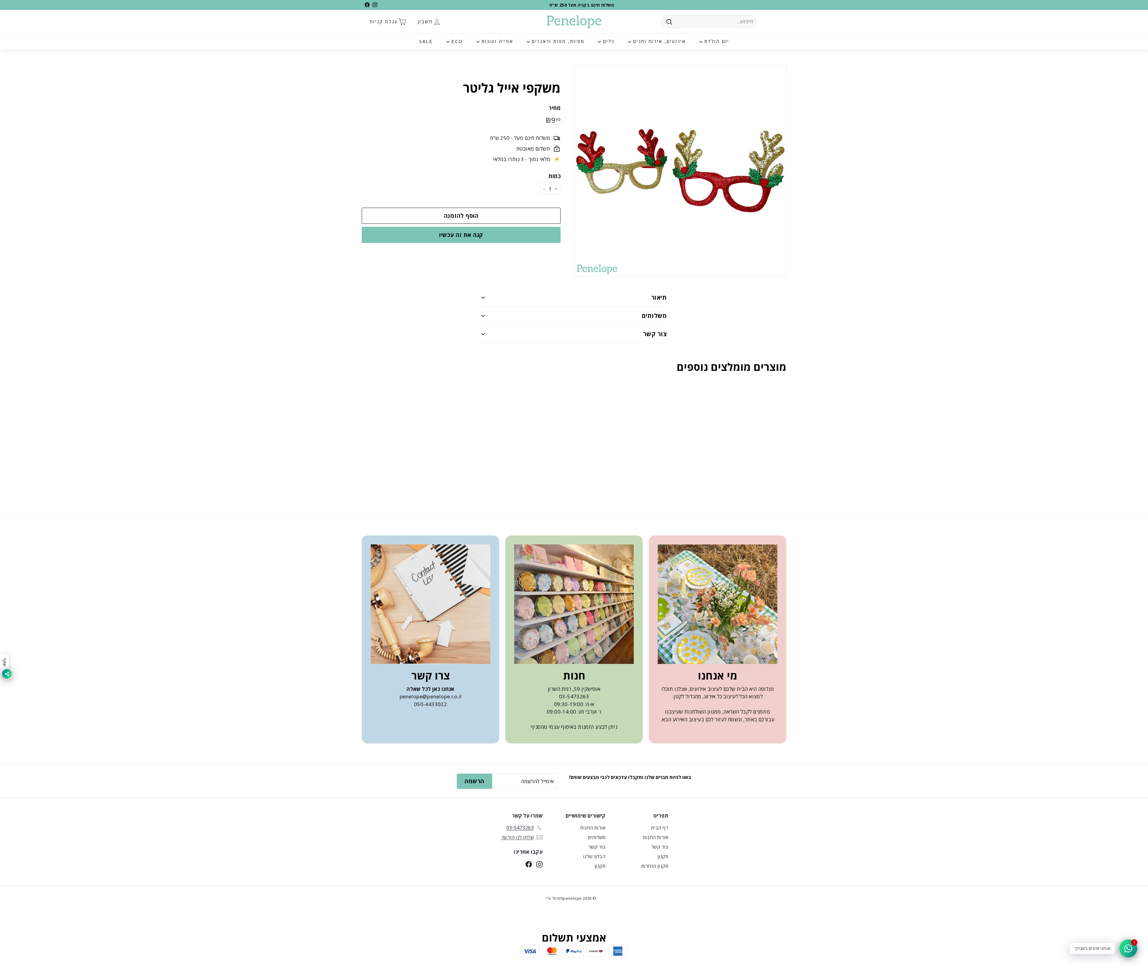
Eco (456, 41)
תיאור (659, 297)
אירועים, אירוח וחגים (658, 41)
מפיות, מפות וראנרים (557, 41)
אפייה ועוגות (496, 41)
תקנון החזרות (654, 866)
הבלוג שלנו (594, 856)
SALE (426, 41)
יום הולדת (715, 41)
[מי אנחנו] (717, 604)
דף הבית (659, 827)
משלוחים (654, 316)
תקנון (662, 856)
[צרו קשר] (430, 604)
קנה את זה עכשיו (461, 235)
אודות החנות (655, 837)
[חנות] (574, 604)
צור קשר (655, 334)
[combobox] (708, 21)
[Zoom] (680, 170)
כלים (608, 41)
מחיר (555, 107)
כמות (554, 176)
